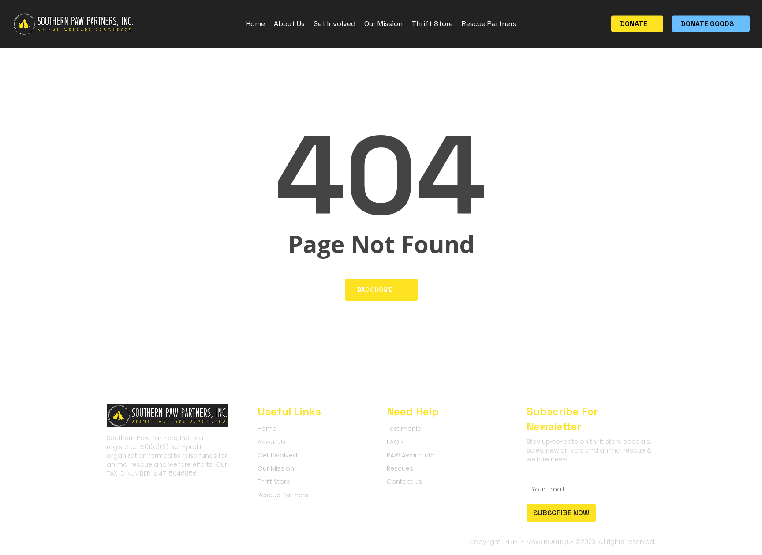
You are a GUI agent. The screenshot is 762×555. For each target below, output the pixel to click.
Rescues (400, 468)
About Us (272, 442)
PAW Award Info (411, 455)
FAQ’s (395, 442)
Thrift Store (274, 481)
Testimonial (405, 428)
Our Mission (276, 468)
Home (267, 428)
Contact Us (404, 481)
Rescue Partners (283, 495)
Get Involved (277, 455)
